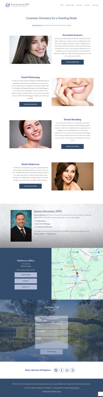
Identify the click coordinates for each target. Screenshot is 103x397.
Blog (62, 5)
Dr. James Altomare (37, 25)
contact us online (39, 234)
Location (79, 5)
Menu (94, 5)
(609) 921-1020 (52, 234)
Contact (87, 5)
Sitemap (44, 392)
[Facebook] (61, 370)
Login (59, 392)
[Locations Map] (77, 274)
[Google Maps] (56, 370)
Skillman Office (25, 260)
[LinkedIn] (67, 370)
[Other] (73, 370)
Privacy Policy (52, 392)
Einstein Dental (74, 388)
